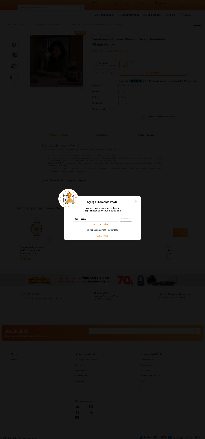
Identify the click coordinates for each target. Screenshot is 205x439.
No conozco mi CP (101, 224)
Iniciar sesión (102, 236)
